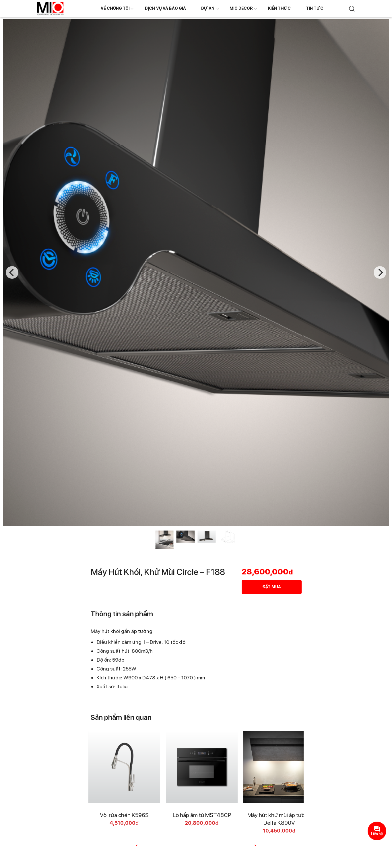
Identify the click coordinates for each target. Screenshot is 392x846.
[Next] (380, 272)
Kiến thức (279, 8)
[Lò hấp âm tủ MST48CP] (202, 767)
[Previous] (12, 272)
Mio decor (241, 8)
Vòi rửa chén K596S (124, 815)
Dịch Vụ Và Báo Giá (165, 8)
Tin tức (314, 8)
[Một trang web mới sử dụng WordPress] (50, 8)
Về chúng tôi (115, 8)
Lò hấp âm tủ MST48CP (202, 815)
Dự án (207, 8)
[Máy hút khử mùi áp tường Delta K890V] (279, 767)
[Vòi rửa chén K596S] (124, 767)
